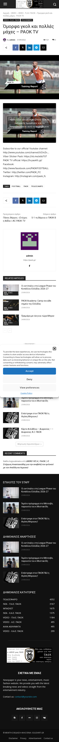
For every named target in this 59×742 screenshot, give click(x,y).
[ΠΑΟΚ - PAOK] (29, 655)
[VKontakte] (44, 718)
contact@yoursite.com (26, 696)
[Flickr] (29, 718)
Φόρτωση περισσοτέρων (28, 444)
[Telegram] (36, 47)
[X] (23, 47)
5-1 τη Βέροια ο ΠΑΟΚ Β (43, 217)
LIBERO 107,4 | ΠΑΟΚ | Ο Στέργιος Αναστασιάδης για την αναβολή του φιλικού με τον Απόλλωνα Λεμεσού (28, 464)
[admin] (5, 39)
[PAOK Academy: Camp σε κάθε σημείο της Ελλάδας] (11, 305)
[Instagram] (37, 718)
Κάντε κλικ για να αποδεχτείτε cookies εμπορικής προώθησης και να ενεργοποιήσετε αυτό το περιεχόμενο (29, 123)
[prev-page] (5, 330)
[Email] (43, 47)
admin (12, 40)
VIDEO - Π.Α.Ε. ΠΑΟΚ (26, 13)
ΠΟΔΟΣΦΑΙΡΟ (27, 20)
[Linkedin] (29, 47)
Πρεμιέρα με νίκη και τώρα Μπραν (37, 316)
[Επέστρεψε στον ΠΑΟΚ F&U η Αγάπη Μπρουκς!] (11, 417)
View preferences (29, 387)
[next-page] (10, 330)
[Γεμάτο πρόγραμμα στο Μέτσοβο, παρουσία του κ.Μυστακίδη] (11, 402)
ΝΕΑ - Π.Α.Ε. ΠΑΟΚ (8, 293)
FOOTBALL (16, 186)
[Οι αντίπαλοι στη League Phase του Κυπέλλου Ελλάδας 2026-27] (11, 290)
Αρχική (6, 13)
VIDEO (13, 13)
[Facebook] (16, 47)
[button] (54, 348)
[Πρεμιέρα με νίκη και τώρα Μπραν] (11, 320)
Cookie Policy (26, 393)
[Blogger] (15, 718)
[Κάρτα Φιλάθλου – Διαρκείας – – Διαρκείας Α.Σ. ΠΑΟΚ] (11, 433)
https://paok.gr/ (29, 260)
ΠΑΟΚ (26, 186)
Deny (29, 379)
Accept (30, 371)
